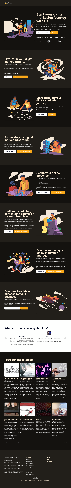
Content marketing (30, 465)
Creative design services (43, 2)
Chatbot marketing (30, 474)
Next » (65, 442)
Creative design (29, 461)
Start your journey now (43, 32)
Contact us (62, 2)
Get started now (41, 114)
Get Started (8, 231)
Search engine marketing (31, 470)
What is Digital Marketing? (20, 76)
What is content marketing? (21, 231)
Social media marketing (30, 468)
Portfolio (54, 2)
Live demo (51, 114)
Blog (58, 2)
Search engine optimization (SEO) (33, 467)
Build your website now (43, 192)
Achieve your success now (12, 308)
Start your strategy (10, 151)
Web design (28, 459)
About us (18, 2)
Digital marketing (29, 463)
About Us (54, 32)
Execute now (41, 271)
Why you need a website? (24, 151)
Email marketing (29, 472)
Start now (8, 76)
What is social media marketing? (55, 271)
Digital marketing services (28, 2)
